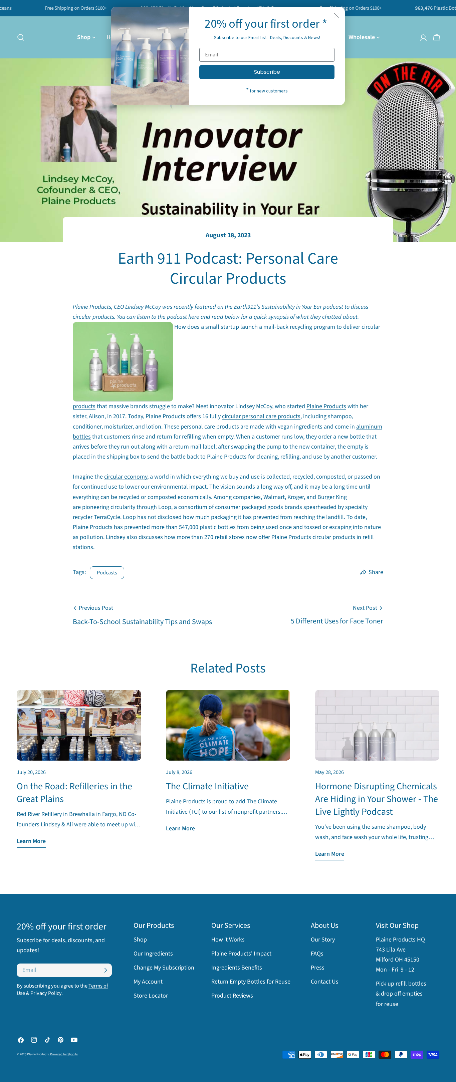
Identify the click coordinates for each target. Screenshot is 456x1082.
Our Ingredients (153, 954)
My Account (148, 982)
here (193, 317)
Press (317, 968)
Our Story (323, 939)
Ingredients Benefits (236, 968)
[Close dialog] (336, 15)
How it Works (228, 939)
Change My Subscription (164, 968)
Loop (129, 517)
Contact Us (324, 982)
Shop (140, 939)
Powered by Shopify (64, 1054)
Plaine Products (326, 406)
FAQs (317, 954)
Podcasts (107, 572)
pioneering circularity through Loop (126, 507)
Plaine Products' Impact (241, 954)
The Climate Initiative (207, 786)
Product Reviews (232, 996)
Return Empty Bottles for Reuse (250, 982)
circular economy (125, 477)
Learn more (31, 841)
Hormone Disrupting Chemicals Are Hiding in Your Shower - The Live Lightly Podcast (376, 799)
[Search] (19, 37)
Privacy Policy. (46, 993)
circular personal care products (261, 416)
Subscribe (267, 72)
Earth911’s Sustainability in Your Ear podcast (289, 307)
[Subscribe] (105, 970)
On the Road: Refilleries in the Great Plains (74, 793)
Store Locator (151, 996)
